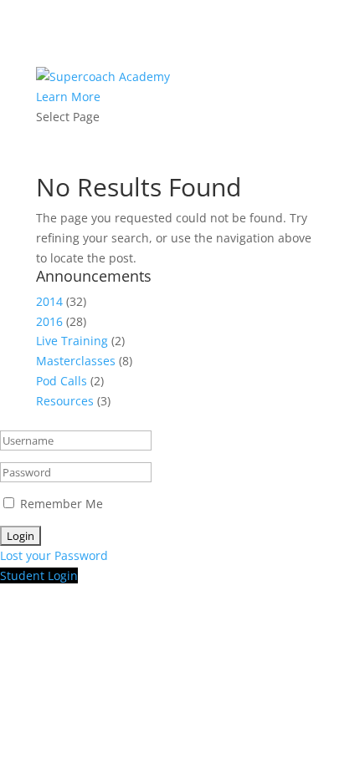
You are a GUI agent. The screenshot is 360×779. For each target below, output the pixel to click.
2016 (49, 321)
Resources (65, 401)
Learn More (68, 96)
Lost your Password (54, 555)
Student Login (39, 575)
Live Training (72, 341)
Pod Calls (61, 381)
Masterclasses (76, 361)
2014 (49, 301)
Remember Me (61, 504)
